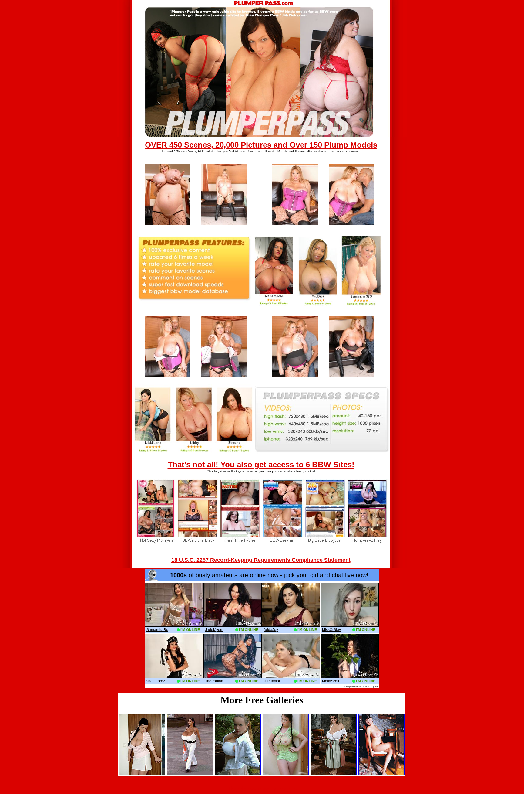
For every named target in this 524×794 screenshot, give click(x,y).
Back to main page (262, 789)
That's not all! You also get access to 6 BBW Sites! (261, 464)
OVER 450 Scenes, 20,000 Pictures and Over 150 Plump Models (261, 144)
